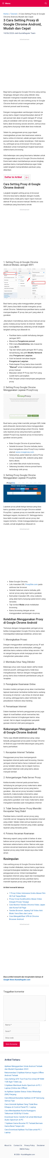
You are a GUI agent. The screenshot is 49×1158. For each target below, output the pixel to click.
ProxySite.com (31, 584)
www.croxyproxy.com (25, 452)
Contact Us (18, 1145)
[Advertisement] (24, 65)
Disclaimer (41, 1145)
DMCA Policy (24, 1149)
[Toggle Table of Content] (25, 177)
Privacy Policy (29, 1145)
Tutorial (13, 14)
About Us (7, 1145)
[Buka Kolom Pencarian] (46, 3)
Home (6, 14)
